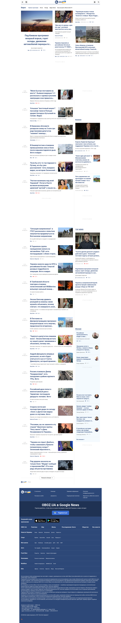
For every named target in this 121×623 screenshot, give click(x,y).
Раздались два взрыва (36, 381)
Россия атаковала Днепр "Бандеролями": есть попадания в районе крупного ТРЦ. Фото (42, 375)
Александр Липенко (81, 434)
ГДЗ (36, 542)
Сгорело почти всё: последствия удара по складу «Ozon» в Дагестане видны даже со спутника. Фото (42, 410)
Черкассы (58, 532)
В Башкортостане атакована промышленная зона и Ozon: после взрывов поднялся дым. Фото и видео (43, 149)
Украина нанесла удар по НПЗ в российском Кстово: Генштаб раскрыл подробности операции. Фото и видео (43, 267)
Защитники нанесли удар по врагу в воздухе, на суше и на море (47, 471)
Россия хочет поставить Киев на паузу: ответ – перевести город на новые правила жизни (84, 397)
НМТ (61, 542)
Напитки (42, 553)
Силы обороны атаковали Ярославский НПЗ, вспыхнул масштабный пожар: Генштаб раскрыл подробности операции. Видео (86, 47)
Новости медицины (40, 563)
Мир (42, 527)
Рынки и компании (39, 558)
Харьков (41, 532)
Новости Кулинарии (51, 553)
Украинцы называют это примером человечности (43, 173)
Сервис (58, 548)
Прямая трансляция (33, 7)
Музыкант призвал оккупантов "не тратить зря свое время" (46, 434)
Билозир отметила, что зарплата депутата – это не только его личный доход (51, 346)
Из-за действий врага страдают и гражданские (42, 239)
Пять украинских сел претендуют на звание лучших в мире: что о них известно (83, 179)
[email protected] (40, 610)
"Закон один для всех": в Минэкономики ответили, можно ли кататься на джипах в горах (83, 159)
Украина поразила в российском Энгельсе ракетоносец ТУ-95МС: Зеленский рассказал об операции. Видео (63, 45)
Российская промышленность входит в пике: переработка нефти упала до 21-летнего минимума (83, 334)
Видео (23, 8)
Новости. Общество (34, 258)
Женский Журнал (59, 568)
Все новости (96, 527)
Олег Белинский (80, 401)
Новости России (59, 35)
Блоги (74, 527)
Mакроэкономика (50, 558)
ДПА (54, 542)
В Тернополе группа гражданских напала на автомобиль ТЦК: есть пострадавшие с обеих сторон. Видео (43, 250)
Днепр (52, 532)
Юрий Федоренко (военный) (83, 338)
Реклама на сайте (39, 495)
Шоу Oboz (77, 22)
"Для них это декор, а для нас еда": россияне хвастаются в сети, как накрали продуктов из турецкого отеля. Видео (63, 27)
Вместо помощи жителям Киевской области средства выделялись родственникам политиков (48, 137)
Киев (36, 532)
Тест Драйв (37, 548)
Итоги (41, 7)
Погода (46, 7)
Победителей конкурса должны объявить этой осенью (81, 187)
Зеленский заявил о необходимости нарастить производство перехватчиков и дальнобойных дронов (86, 260)
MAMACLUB (49, 563)
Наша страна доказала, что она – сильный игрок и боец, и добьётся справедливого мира (48, 453)
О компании (38, 491)
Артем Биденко (80, 423)
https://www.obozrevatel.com (75, 576)
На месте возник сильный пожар (39, 399)
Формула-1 (58, 537)
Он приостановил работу (37, 292)
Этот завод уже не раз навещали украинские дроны (44, 274)
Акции (53, 548)
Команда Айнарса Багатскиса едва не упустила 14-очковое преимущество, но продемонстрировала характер (86, 291)
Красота (47, 568)
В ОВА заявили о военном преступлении (41, 328)
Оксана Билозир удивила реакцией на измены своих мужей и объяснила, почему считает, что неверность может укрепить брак (43, 303)
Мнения (78, 329)
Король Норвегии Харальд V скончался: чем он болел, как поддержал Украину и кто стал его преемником (87, 144)
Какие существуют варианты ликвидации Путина (84, 359)
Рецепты (37, 553)
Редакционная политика (73, 495)
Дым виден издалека (36, 48)
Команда (53, 491)
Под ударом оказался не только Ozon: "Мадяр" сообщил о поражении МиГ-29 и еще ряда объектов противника (43, 465)
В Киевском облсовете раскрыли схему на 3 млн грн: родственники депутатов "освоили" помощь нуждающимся (42, 130)
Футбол (36, 537)
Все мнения (80, 439)
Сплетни (42, 568)
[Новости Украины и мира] (24, 482)
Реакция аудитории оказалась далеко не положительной (45, 190)
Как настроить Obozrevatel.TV (64, 7)
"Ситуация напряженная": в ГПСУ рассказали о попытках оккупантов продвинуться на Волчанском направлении (42, 232)
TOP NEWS (79, 229)
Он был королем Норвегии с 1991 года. (85, 148)
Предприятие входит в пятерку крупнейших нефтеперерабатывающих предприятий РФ (87, 52)
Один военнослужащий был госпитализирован (42, 256)
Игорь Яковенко (80, 363)
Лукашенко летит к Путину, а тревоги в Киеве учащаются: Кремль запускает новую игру (85, 348)
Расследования (66, 527)
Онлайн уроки (48, 542)
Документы (54, 495)
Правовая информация (72, 491)
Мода (52, 568)
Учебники (40, 542)
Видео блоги (53, 7)
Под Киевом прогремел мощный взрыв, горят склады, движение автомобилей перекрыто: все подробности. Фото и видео (37, 40)
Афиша (36, 568)
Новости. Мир (33, 120)
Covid (54, 563)
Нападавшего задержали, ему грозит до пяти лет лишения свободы (48, 118)
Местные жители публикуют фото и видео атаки (43, 155)
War (28, 50)
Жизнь (54, 527)
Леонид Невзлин (80, 412)
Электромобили (46, 548)
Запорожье (47, 532)
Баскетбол (42, 537)
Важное (78, 120)
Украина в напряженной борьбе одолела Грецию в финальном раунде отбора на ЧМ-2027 (86, 285)
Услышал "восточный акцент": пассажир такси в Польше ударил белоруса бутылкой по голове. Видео (43, 112)
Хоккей (48, 537)
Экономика (32, 140)
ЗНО (58, 542)
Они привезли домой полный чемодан (63, 32)
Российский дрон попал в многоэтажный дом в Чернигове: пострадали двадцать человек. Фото (40, 393)
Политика (34, 527)
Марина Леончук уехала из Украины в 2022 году (43, 101)
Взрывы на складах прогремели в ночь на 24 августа (44, 417)
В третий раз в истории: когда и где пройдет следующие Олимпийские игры (85, 430)
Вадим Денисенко (81, 352)
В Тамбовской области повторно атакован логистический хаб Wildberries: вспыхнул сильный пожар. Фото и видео (43, 285)
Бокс (53, 537)
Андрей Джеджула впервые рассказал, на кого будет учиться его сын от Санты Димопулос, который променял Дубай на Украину (43, 358)
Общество (85, 527)
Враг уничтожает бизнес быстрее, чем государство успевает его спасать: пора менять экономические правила (85, 419)
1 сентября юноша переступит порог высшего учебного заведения (48, 364)
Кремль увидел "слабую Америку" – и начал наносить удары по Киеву (85, 407)
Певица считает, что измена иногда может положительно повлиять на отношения (49, 310)
